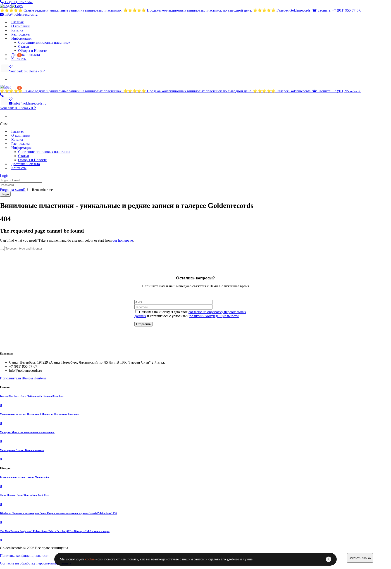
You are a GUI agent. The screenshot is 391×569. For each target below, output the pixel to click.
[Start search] (2, 249)
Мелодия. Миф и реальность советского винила (27, 432)
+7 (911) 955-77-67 (18, 2)
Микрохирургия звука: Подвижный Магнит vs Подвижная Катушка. (39, 414)
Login (4, 176)
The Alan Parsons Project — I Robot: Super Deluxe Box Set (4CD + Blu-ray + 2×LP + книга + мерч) (55, 531)
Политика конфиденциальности (25, 555)
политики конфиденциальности (214, 316)
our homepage (122, 240)
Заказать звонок (360, 558)
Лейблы (40, 378)
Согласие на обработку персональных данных (35, 563)
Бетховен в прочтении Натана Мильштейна (25, 477)
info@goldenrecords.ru (21, 14)
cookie (90, 559)
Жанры (27, 378)
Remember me (42, 190)
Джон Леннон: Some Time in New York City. (24, 495)
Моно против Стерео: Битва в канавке (22, 450)
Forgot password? (13, 190)
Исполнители (10, 378)
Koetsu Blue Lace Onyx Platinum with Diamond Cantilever (32, 396)
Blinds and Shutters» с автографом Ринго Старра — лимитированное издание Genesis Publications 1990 (58, 513)
